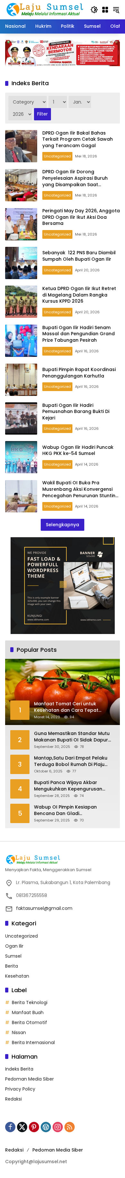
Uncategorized (57, 156)
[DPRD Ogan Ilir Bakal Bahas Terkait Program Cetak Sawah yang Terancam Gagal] (21, 146)
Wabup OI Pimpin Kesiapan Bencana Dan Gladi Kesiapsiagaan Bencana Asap (69, 810)
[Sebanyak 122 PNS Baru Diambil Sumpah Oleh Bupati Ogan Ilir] (21, 263)
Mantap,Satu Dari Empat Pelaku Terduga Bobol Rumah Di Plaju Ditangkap (70, 761)
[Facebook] (10, 1127)
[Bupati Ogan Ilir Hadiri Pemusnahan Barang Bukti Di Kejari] (21, 418)
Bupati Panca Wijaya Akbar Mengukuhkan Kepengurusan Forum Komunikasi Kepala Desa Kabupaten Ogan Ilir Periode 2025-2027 (71, 786)
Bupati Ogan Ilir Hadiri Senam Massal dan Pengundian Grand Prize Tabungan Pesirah (78, 333)
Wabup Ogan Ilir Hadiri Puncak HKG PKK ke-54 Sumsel (77, 450)
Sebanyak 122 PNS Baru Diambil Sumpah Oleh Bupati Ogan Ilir (79, 255)
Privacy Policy (20, 1089)
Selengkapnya (62, 524)
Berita (11, 966)
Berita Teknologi (29, 1002)
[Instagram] (58, 1127)
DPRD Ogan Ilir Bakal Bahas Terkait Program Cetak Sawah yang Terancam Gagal (77, 139)
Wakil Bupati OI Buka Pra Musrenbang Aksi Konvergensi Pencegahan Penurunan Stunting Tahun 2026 (80, 492)
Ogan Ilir (14, 946)
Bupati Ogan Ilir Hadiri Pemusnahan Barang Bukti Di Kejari (75, 411)
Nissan (19, 1032)
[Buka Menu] (105, 10)
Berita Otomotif (29, 1022)
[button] (94, 10)
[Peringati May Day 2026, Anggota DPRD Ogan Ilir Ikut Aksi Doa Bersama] (21, 224)
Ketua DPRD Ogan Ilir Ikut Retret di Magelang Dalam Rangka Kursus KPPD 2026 (79, 294)
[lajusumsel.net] (44, 9)
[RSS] (69, 1127)
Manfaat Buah (28, 1012)
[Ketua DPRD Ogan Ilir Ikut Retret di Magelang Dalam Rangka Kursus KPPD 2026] (21, 302)
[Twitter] (22, 1127)
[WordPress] (46, 1127)
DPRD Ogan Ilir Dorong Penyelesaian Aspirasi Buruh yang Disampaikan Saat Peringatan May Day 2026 (75, 181)
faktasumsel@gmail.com (44, 908)
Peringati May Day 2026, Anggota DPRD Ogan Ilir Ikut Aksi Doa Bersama (81, 217)
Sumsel (13, 956)
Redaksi (13, 1099)
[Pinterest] (34, 1127)
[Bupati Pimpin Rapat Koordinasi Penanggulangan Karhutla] (21, 380)
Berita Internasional (33, 1042)
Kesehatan (17, 976)
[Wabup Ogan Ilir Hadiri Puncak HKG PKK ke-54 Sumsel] (21, 457)
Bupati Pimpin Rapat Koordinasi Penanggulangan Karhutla (79, 372)
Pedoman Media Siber (29, 1079)
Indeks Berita (19, 1069)
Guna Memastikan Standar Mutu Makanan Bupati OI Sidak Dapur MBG (72, 736)
